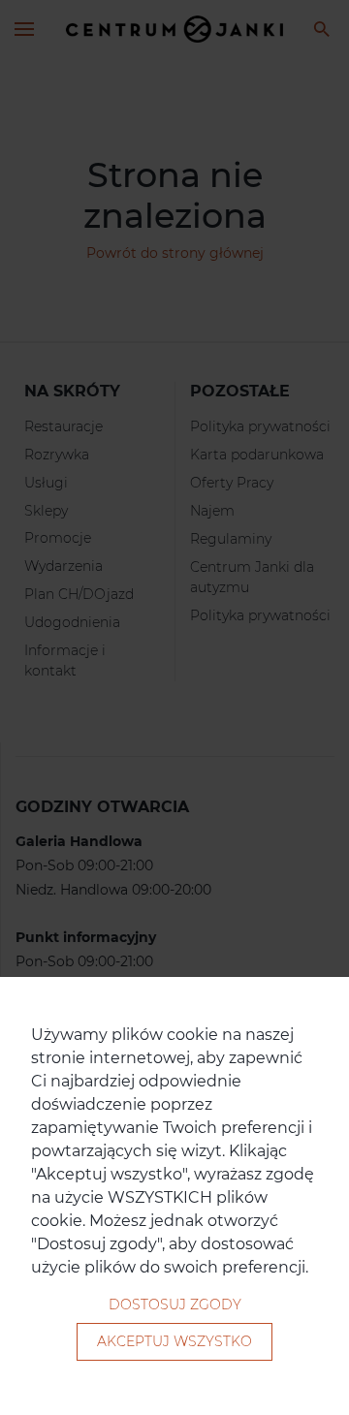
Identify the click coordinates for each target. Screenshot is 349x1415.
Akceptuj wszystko (174, 1341)
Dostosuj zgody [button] (175, 1304)
